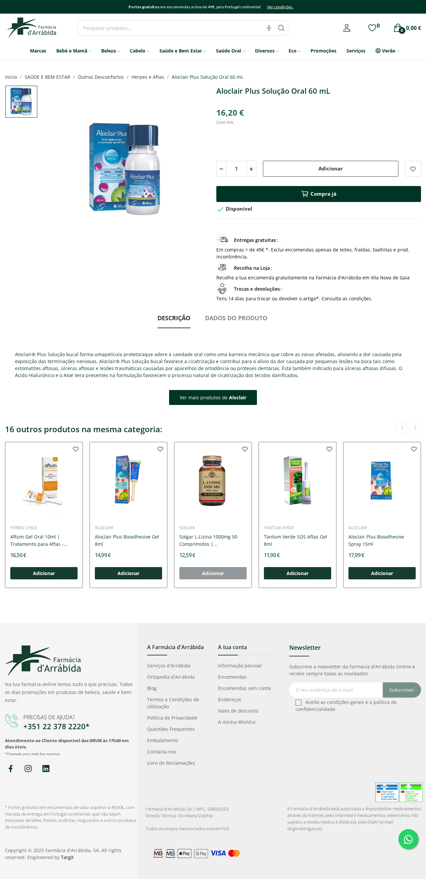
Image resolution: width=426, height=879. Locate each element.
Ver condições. (280, 6)
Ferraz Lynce (24, 528)
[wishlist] (76, 449)
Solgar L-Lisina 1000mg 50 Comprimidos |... (208, 540)
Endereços (229, 699)
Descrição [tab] (173, 318)
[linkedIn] (45, 768)
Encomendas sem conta (244, 688)
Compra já (323, 193)
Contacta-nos (161, 751)
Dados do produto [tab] (236, 318)
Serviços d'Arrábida (168, 665)
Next (194, 170)
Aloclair (104, 528)
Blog (152, 688)
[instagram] (28, 768)
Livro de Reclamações (171, 763)
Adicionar (331, 168)
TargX (67, 857)
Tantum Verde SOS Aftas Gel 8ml (295, 540)
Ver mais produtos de (213, 397)
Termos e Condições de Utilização (173, 703)
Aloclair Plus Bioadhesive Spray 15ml (376, 540)
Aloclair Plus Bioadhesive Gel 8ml (127, 540)
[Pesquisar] (281, 28)
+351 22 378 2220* (56, 726)
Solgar (187, 528)
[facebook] (10, 768)
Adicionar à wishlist (413, 169)
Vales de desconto (238, 711)
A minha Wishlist (237, 722)
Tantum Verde (279, 528)
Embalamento (162, 740)
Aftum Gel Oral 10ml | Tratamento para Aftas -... (39, 540)
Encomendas (232, 677)
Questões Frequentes (171, 729)
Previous (56, 170)
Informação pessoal (240, 665)
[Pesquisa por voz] (269, 28)
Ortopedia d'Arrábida (171, 677)
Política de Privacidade (172, 718)
